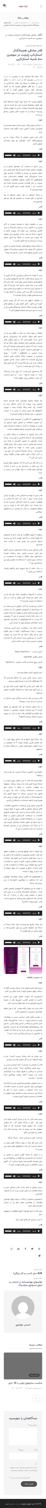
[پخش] (39, 155)
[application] (23, 155)
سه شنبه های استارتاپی (21, 23)
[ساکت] (14, 155)
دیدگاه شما (32, 1425)
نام (36, 1450)
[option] (23, 1371)
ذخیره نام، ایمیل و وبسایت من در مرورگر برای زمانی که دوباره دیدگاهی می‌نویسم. (23, 1469)
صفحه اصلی (35, 23)
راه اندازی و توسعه (34, 1375)
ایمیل (20, 1450)
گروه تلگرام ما (14, 80)
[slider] (8, 155)
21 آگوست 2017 (27, 64)
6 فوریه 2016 (28, 1388)
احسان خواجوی (37, 64)
